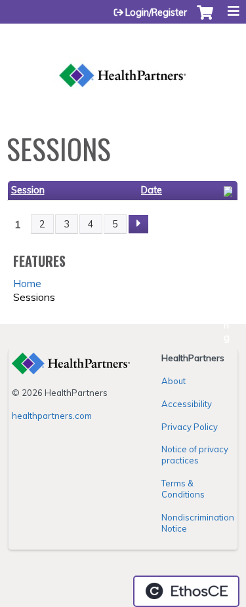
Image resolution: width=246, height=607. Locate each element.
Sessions (34, 297)
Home (27, 283)
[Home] (123, 61)
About (173, 381)
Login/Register (156, 12)
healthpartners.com (52, 415)
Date (151, 190)
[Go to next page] (138, 224)
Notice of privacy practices (194, 454)
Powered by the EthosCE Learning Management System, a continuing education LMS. (186, 591)
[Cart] (205, 19)
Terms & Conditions (183, 488)
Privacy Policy (189, 426)
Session (28, 190)
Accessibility (186, 404)
